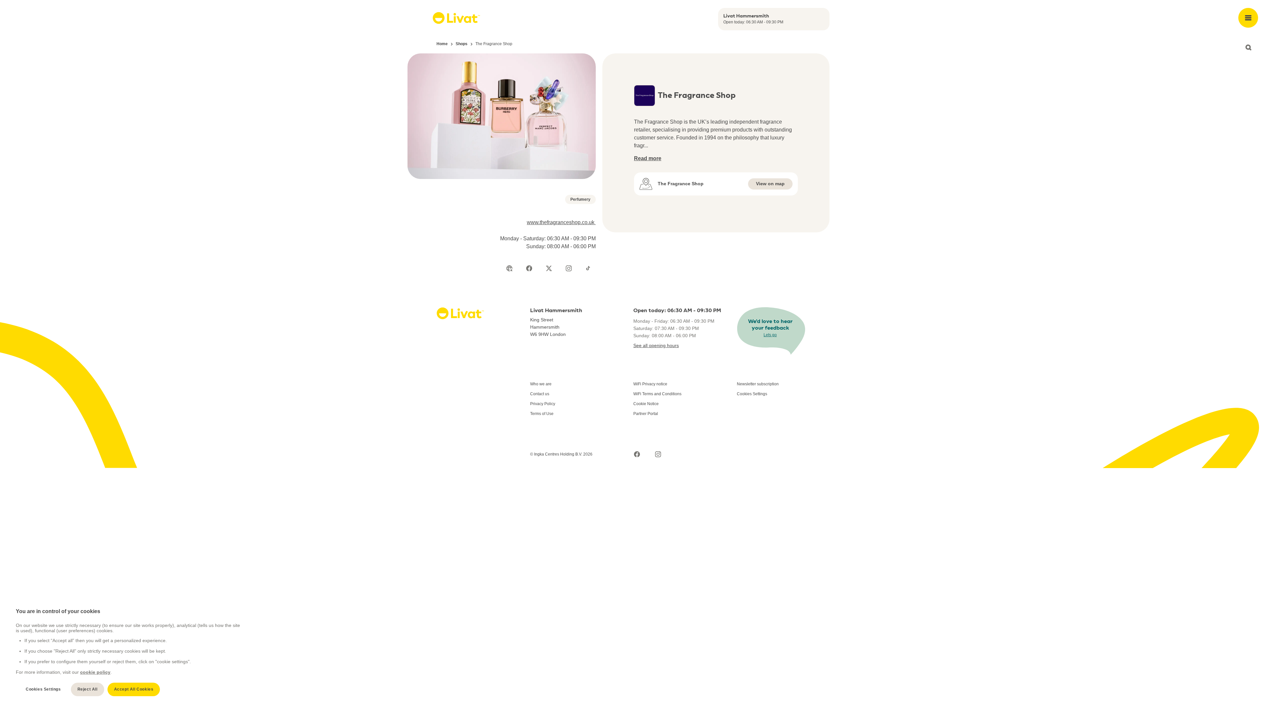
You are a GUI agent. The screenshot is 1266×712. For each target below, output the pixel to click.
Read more (647, 158)
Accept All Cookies (134, 689)
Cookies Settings (752, 394)
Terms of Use (542, 413)
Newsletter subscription (758, 384)
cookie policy (95, 672)
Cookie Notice (646, 403)
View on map (770, 183)
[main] (129, 652)
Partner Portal (645, 413)
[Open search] (1248, 47)
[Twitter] (549, 268)
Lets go (770, 335)
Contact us (539, 394)
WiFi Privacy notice (650, 384)
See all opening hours (656, 345)
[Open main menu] (1248, 18)
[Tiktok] (588, 268)
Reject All (87, 689)
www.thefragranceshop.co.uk (561, 222)
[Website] (509, 268)
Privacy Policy (542, 403)
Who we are (541, 384)
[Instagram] (568, 268)
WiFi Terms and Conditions (657, 394)
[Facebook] (529, 268)
